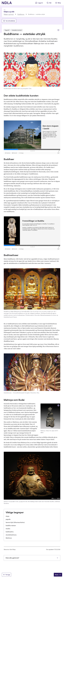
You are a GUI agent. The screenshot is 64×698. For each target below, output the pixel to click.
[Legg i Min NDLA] (58, 30)
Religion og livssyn (9, 14)
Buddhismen (20, 14)
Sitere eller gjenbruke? (12, 558)
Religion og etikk (9, 11)
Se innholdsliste (10, 21)
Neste (56, 574)
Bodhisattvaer (11, 255)
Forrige (8, 574)
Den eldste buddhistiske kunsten (21, 95)
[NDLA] (7, 3)
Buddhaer (9, 159)
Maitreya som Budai (14, 399)
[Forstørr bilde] (58, 405)
